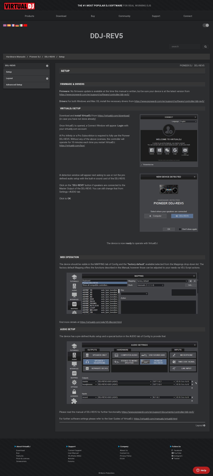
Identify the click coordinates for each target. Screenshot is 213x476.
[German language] (17, 25)
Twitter (176, 458)
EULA (122, 458)
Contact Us (124, 453)
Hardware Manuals (15, 56)
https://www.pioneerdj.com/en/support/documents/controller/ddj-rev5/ (158, 412)
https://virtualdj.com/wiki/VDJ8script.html (101, 322)
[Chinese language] (25, 25)
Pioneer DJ (35, 56)
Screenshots (21, 461)
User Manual (73, 453)
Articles (71, 458)
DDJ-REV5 (50, 56)
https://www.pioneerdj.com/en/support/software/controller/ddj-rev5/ (94, 94)
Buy (93, 16)
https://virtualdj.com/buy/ (72, 145)
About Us (124, 450)
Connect (188, 16)
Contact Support (75, 450)
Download (61, 16)
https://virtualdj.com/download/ (114, 115)
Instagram (177, 456)
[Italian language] (21, 25)
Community (124, 16)
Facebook (177, 450)
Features (19, 456)
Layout (9, 78)
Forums (71, 461)
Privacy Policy (125, 456)
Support (156, 16)
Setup (62, 56)
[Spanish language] (9, 25)
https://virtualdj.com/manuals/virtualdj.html (155, 418)
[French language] (13, 25)
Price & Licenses (22, 458)
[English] (5, 25)
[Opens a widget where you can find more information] (201, 470)
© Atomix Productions (106, 473)
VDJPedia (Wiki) (74, 456)
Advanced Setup (13, 84)
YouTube (177, 453)
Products (29, 16)
